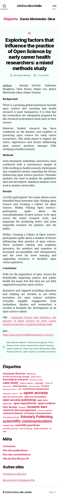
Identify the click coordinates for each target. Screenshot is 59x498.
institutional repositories (36, 389)
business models (36, 380)
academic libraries (14, 373)
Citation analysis (26, 383)
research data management (19, 410)
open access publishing (19, 400)
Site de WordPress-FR (16, 458)
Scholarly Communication (38, 413)
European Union (34, 386)
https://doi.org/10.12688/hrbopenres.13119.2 (28, 335)
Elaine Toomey (46, 345)
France (45, 386)
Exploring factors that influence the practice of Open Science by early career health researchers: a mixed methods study (29, 54)
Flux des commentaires (16, 454)
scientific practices (46, 351)
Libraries (7, 393)
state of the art (41, 428)
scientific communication (27, 421)
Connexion (9, 446)
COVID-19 (49, 383)
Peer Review (10, 407)
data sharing (19, 386)
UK (50, 429)
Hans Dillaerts (24, 75)
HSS (19, 389)
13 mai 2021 (43, 75)
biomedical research (16, 342)
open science (29, 351)
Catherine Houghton (37, 342)
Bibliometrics (36, 377)
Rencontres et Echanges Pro (19, 480)
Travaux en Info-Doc (15, 474)
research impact (13, 413)
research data (37, 407)
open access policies (35, 396)
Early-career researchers (26, 345)
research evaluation (44, 410)
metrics (14, 394)
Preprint (22, 407)
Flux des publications (15, 450)
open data (42, 400)
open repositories (24, 403)
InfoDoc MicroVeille (29, 5)
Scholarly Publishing (36, 417)
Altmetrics (31, 374)
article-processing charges (16, 376)
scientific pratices (10, 429)
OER (20, 394)
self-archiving (26, 428)
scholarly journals (11, 417)
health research (14, 348)
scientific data (8, 426)
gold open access (10, 389)
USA (4, 431)
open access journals (13, 397)
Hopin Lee (28, 348)
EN (29, 33)
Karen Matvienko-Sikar (44, 348)
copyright (38, 383)
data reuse (7, 386)
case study (10, 382)
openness (7, 403)
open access (35, 392)
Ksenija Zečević (14, 351)
